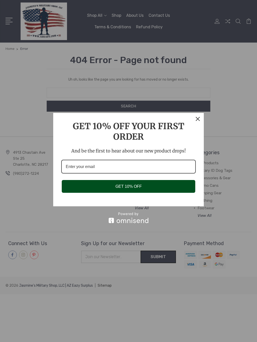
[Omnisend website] (128, 217)
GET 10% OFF (128, 186)
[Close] (198, 119)
